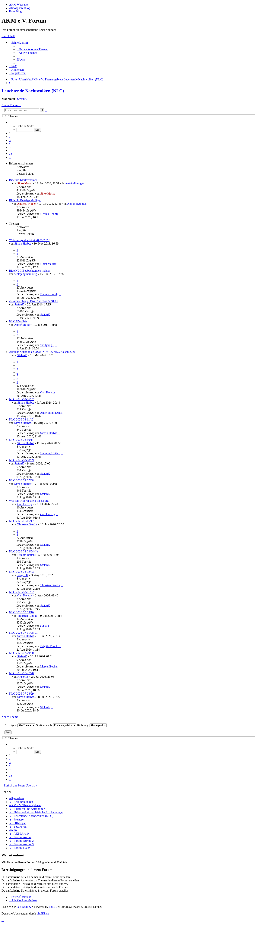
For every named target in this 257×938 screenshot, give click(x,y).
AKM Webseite (18, 4)
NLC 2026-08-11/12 (21, 419)
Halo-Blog (15, 11)
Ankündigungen (74, 183)
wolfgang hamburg (25, 274)
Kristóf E (22, 676)
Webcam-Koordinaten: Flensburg (29, 500)
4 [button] (10, 143)
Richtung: (83, 725)
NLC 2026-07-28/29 (21, 693)
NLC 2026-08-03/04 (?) (23, 551)
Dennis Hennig (49, 213)
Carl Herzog (47, 392)
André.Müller (22, 324)
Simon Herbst (22, 243)
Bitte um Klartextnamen (23, 180)
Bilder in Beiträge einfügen (25, 200)
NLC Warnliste (18, 321)
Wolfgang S (47, 345)
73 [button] (10, 153)
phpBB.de (43, 913)
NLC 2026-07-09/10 (21, 612)
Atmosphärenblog (19, 8)
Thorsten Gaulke (27, 524)
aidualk (44, 625)
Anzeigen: (11, 725)
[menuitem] (32, 49)
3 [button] (10, 140)
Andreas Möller (26, 203)
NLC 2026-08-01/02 (21, 592)
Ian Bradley (24, 906)
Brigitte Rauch (26, 554)
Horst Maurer (48, 263)
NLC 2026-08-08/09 (21, 460)
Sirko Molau (24, 183)
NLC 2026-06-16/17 (21, 521)
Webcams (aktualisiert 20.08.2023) (29, 240)
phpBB (53, 906)
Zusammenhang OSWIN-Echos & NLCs (33, 301)
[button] (10, 122)
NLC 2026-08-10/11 (21, 439)
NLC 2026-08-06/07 (21, 399)
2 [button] (10, 136)
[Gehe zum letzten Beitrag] (57, 193)
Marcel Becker (49, 666)
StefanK (22, 98)
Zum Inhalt (8, 36)
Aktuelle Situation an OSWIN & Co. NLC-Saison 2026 (42, 351)
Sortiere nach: (44, 725)
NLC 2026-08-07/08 (21, 480)
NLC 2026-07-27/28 (21, 673)
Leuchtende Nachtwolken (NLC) (33, 90)
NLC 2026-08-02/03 (21, 571)
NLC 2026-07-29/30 (21, 653)
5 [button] (10, 147)
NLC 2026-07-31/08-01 (23, 632)
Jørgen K (22, 575)
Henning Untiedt (50, 453)
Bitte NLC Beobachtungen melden (29, 270)
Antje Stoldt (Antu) (51, 412)
